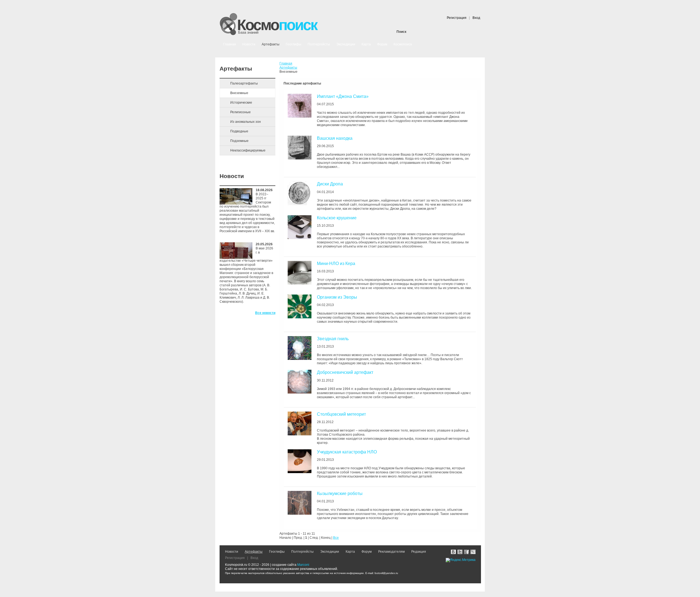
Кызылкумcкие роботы (340, 493)
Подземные (239, 141)
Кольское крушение (337, 217)
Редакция (418, 552)
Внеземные (239, 93)
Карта (350, 552)
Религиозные (240, 112)
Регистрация (456, 18)
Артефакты (253, 552)
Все (336, 538)
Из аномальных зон (245, 122)
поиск (277, 25)
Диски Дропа (330, 184)
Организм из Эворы (337, 297)
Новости (231, 552)
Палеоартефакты (244, 83)
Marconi (303, 565)
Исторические (241, 102)
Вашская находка (334, 138)
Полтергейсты (302, 552)
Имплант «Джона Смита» (343, 96)
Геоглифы (277, 552)
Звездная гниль (333, 338)
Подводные (239, 131)
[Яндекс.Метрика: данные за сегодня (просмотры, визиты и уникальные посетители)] (461, 560)
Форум (366, 552)
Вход (476, 18)
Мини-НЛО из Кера (336, 263)
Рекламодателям (391, 552)
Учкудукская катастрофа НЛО (347, 452)
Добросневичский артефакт (345, 372)
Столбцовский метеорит (341, 414)
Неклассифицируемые (248, 150)
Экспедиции (329, 552)
